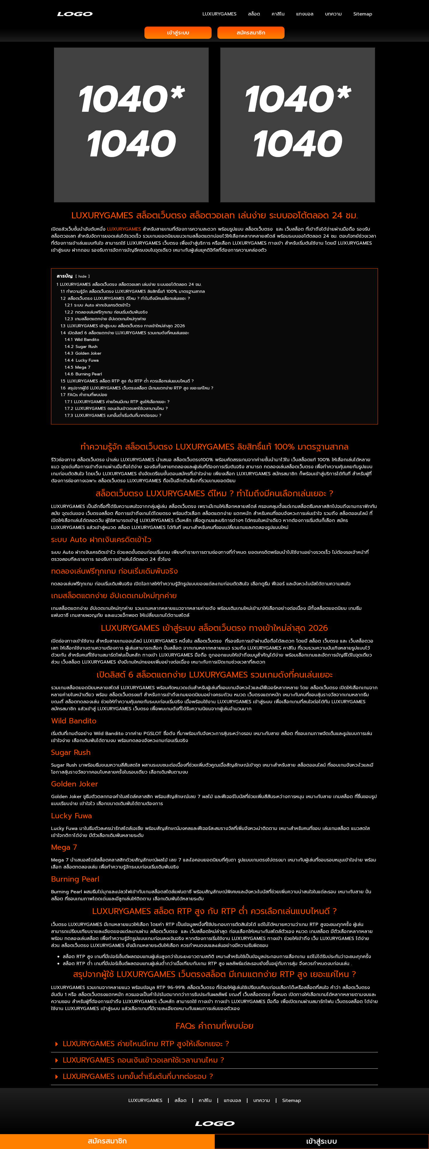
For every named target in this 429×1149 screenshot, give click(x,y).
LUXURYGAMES (219, 14)
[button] (214, 1044)
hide (83, 276)
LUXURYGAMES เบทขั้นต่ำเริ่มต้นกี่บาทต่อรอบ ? (138, 1076)
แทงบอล (304, 14)
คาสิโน (278, 14)
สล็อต (254, 14)
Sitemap (362, 14)
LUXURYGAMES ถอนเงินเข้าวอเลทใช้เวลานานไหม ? (143, 1060)
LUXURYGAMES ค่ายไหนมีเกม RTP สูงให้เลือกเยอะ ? (146, 1043)
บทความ (333, 14)
